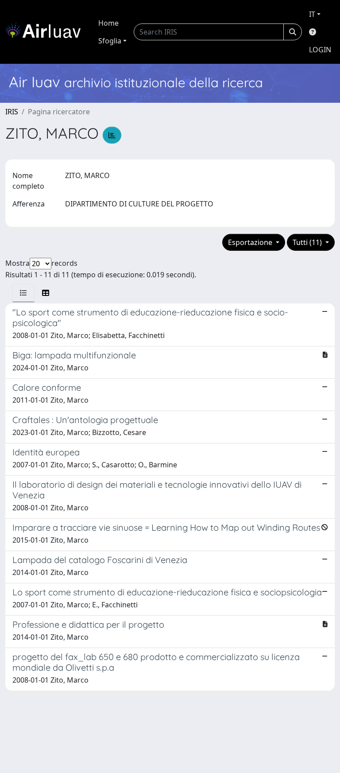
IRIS (11, 112)
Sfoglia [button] (109, 41)
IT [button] (312, 14)
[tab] (23, 293)
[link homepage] (46, 32)
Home (108, 23)
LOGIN (320, 49)
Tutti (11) (308, 242)
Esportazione (251, 242)
